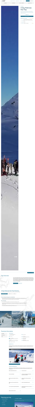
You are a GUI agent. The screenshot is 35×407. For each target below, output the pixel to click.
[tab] (4, 293)
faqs (2, 336)
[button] (13, 0)
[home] (3, 0)
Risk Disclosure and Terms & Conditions (24, 18)
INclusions (3, 333)
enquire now (20, 283)
